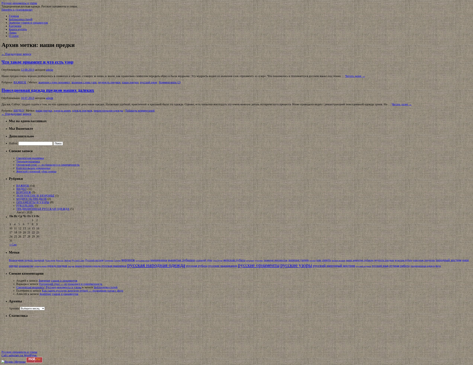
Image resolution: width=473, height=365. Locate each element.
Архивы (14, 308)
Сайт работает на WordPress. (19, 355)
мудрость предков (109, 82)
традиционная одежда (422, 266)
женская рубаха (234, 260)
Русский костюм (94, 260)
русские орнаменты (259, 265)
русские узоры (296, 265)
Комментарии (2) (170, 82)
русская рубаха (196, 266)
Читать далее (355, 76)
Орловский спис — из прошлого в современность (47, 164)
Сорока (117, 260)
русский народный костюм (334, 266)
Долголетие (50, 260)
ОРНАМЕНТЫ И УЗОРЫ (32, 202)
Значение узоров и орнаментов (28, 22)
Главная (14, 16)
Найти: (13, 143)
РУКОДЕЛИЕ (25, 205)
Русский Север (78, 260)
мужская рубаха (403, 260)
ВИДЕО (18, 110)
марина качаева (338, 260)
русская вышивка (113, 266)
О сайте (14, 36)
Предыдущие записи (16, 54)
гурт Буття (217, 260)
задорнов (250, 260)
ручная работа (399, 266)
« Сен (13, 244)
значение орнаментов (275, 260)
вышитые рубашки (181, 260)
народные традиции (424, 260)
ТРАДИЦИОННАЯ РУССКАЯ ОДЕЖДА (42, 208)
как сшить (323, 260)
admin (49, 69)
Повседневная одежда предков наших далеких (47, 90)
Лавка (12, 32)
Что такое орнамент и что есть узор (37, 62)
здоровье (259, 260)
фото (438, 266)
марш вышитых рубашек (360, 260)
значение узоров (298, 260)
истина (312, 260)
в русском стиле (143, 260)
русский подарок (363, 266)
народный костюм (448, 260)
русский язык (148, 82)
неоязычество (26, 266)
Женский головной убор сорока (36, 171)
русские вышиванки (222, 266)
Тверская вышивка (28, 161)
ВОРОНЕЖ (23, 192)
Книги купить (18, 29)
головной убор (204, 260)
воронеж (128, 260)
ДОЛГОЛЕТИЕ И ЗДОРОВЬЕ (35, 195)
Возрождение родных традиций (26, 260)
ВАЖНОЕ (19, 82)
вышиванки (158, 260)
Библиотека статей (21, 19)
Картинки (15, 26)
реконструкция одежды (108, 110)
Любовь (67, 260)
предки (71, 266)
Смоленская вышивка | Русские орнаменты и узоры (48, 287)
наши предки (130, 82)
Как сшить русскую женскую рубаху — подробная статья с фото (82, 290)
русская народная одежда (156, 265)
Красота (59, 260)
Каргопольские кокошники (33, 168)
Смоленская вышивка (30, 158)
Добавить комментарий (140, 110)
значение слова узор (84, 82)
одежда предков (82, 110)
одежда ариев (62, 110)
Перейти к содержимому (17, 9)
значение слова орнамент (54, 82)
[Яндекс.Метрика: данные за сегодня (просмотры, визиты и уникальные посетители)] (13, 362)
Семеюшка (108, 260)
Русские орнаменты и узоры (19, 3)
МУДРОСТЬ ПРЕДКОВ (31, 199)
